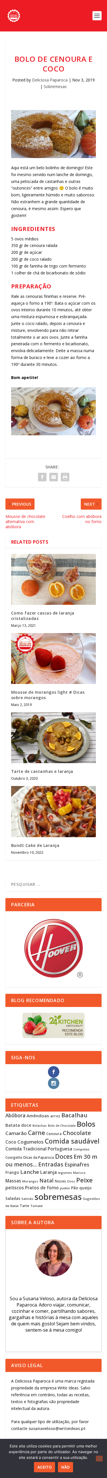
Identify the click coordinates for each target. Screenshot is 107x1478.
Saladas (12, 1198)
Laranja (48, 1172)
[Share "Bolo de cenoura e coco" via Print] (65, 477)
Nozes (60, 1181)
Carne (36, 1132)
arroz (55, 1115)
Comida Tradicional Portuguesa (38, 1149)
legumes (65, 1172)
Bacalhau (74, 1115)
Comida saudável (72, 1141)
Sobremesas (55, 86)
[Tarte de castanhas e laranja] (53, 737)
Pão (74, 1187)
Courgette (13, 1157)
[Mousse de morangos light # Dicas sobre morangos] (53, 658)
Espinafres (76, 1164)
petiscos (14, 1187)
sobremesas (58, 1196)
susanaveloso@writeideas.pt (57, 1428)
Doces (63, 1156)
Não (65, 1467)
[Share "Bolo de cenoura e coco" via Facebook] (42, 477)
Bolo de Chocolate (62, 1126)
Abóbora (15, 1115)
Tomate (36, 1206)
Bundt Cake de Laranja (35, 845)
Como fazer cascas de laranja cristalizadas (42, 615)
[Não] (99, 1458)
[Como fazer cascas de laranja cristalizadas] (53, 579)
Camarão (16, 1133)
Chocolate (77, 1133)
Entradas (50, 1164)
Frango (12, 1172)
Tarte (24, 1205)
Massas (13, 1181)
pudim (65, 1188)
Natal (46, 1180)
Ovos (71, 1181)
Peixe (84, 1180)
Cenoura (54, 1133)
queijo (85, 1187)
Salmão (27, 1199)
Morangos (30, 1181)
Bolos (86, 1124)
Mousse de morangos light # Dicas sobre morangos (48, 694)
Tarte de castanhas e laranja (42, 771)
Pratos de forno (42, 1187)
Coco (10, 1142)
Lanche (29, 1171)
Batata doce (18, 1125)
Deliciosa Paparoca (50, 80)
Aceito (44, 1467)
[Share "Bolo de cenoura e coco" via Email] (53, 477)
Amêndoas (38, 1115)
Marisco (79, 1173)
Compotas (81, 1149)
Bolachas (40, 1126)
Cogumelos (30, 1141)
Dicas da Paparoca (38, 1157)
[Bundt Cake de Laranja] (53, 811)
